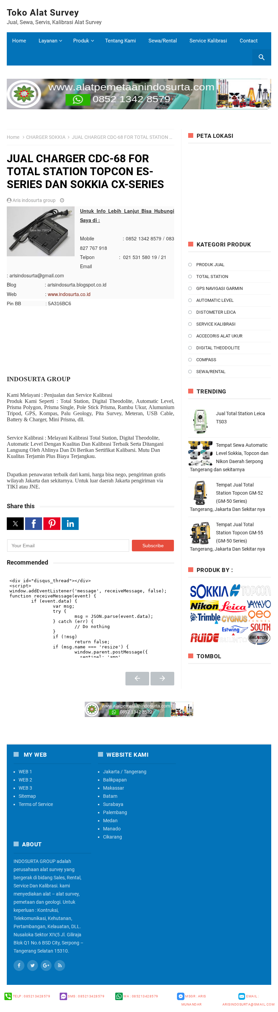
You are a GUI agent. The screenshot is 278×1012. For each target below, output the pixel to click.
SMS (86, 996)
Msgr (193, 1000)
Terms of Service (36, 804)
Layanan (48, 41)
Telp (31, 996)
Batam (110, 796)
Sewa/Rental (162, 41)
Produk (81, 41)
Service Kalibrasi (208, 41)
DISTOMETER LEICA (216, 312)
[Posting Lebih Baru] (137, 678)
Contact (249, 41)
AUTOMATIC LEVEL (215, 300)
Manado (112, 828)
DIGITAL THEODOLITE (218, 347)
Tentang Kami (120, 41)
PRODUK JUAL (210, 264)
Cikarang (112, 837)
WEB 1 (25, 771)
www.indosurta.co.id (69, 294)
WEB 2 (25, 780)
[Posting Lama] (162, 678)
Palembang (115, 812)
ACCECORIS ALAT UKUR (219, 335)
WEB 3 (25, 788)
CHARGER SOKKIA (45, 137)
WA (140, 996)
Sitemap (27, 796)
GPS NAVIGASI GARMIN (219, 288)
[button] (15, 523)
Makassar (113, 788)
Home (19, 41)
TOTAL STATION (212, 276)
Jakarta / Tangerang (124, 771)
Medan (110, 820)
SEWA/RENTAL (210, 371)
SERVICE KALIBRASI (216, 324)
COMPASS (206, 359)
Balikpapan (115, 780)
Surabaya (113, 804)
